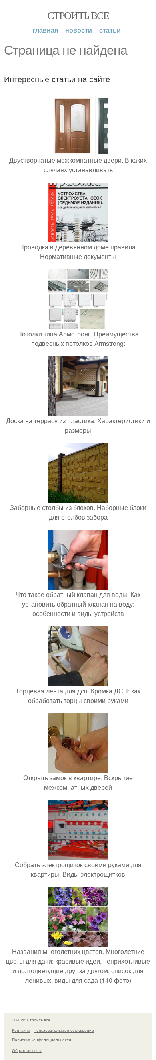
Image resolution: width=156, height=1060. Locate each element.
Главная (45, 30)
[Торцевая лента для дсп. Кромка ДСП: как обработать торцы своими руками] (78, 681)
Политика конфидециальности (41, 1039)
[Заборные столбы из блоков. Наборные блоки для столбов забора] (78, 498)
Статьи (110, 30)
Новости (78, 30)
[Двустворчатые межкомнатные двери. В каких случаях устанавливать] (78, 150)
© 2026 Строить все (31, 1020)
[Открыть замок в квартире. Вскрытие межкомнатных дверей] (78, 768)
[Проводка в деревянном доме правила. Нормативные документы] (78, 237)
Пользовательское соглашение (64, 1030)
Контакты (21, 1030)
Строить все (78, 15)
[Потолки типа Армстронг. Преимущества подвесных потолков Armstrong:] (78, 324)
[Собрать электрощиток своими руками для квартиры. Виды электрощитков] (78, 855)
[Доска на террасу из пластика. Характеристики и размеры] (78, 411)
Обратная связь (27, 1050)
